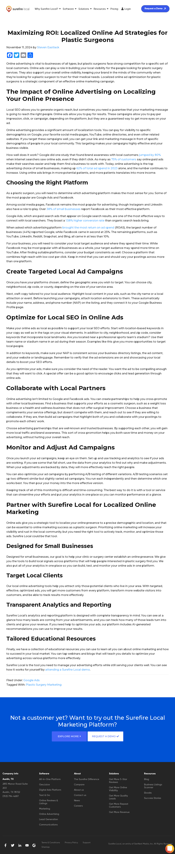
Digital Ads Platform (50, 790)
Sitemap (46, 847)
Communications (48, 825)
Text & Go (44, 795)
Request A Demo (104, 736)
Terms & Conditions (51, 843)
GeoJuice (44, 784)
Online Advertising (49, 814)
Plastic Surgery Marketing (44, 684)
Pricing (114, 8)
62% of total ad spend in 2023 (97, 168)
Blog (146, 779)
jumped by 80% (150, 155)
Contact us (80, 795)
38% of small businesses (63, 209)
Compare (79, 784)
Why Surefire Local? (46, 8)
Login (127, 8)
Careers (78, 806)
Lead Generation (48, 819)
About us (79, 790)
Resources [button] (100, 8)
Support (87, 843)
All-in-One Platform (50, 779)
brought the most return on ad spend (88, 227)
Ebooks (148, 793)
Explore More (68, 736)
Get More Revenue (119, 812)
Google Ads (31, 680)
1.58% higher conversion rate (85, 220)
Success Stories (152, 798)
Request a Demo (154, 8)
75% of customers (123, 159)
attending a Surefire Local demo (67, 669)
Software (68, 8)
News (77, 800)
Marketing (44, 809)
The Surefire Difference (86, 779)
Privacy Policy (71, 843)
